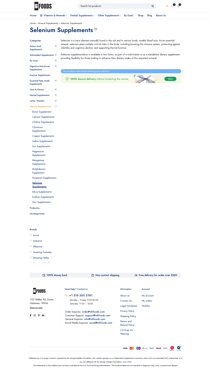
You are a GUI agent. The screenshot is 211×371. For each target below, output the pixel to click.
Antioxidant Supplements (42, 55)
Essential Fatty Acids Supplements (40, 82)
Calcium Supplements (43, 117)
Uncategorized (37, 213)
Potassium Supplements (44, 178)
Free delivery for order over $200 (158, 275)
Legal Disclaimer (128, 306)
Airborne (37, 241)
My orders (147, 301)
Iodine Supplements (42, 141)
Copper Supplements (43, 136)
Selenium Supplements (39, 184)
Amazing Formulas (42, 252)
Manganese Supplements (38, 162)
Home (33, 23)
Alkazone (37, 246)
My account (148, 295)
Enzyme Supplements (40, 75)
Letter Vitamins (37, 100)
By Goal (34, 60)
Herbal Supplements (40, 95)
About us (124, 295)
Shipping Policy (128, 316)
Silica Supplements (42, 192)
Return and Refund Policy (127, 323)
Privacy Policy (127, 311)
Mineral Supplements (48, 23)
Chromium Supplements (38, 129)
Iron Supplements (41, 146)
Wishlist (174, 5)
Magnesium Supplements (38, 153)
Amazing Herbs (41, 258)
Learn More (127, 362)
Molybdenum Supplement (38, 171)
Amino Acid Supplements (36, 48)
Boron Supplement (41, 112)
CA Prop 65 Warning (126, 332)
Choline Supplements (43, 122)
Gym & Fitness (37, 89)
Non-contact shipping (107, 275)
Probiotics (35, 208)
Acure (36, 235)
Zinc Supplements (41, 202)
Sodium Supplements (43, 197)
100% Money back (57, 275)
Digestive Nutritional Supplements (40, 68)
